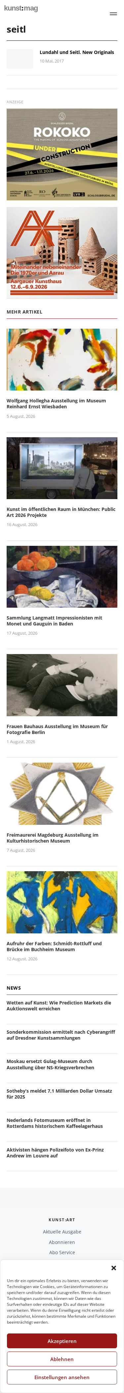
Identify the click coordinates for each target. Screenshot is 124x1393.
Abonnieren (62, 1242)
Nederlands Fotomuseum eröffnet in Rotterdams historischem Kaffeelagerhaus (55, 1123)
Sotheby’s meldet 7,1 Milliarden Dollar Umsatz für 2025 (59, 1094)
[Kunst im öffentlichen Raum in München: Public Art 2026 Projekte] (62, 495)
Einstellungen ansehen (62, 1377)
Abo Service (62, 1252)
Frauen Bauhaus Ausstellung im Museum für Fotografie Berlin (57, 729)
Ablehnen (62, 1359)
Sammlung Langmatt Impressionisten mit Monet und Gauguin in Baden (54, 621)
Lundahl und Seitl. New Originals (77, 52)
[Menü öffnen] (113, 14)
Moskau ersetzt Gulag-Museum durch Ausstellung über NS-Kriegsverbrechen (50, 1064)
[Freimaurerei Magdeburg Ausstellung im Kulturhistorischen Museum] (62, 821)
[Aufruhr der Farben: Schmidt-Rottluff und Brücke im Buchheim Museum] (62, 929)
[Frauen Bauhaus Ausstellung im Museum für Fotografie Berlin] (62, 712)
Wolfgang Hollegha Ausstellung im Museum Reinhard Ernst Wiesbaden (56, 403)
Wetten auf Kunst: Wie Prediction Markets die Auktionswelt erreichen (59, 1006)
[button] (113, 1268)
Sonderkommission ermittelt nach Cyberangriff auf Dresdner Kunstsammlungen (61, 1035)
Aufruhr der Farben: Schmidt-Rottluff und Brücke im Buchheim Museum (54, 946)
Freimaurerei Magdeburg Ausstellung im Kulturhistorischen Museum (53, 838)
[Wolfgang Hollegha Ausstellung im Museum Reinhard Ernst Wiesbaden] (62, 386)
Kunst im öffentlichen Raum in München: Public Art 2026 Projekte (61, 512)
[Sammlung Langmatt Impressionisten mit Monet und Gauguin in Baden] (62, 603)
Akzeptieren (62, 1341)
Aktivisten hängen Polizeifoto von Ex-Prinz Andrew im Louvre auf (55, 1153)
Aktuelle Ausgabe (62, 1231)
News (14, 988)
